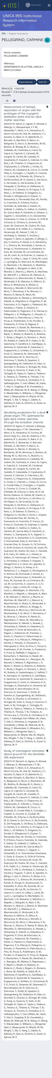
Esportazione (26, 81)
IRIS (4, 33)
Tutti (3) (42, 81)
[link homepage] (10, 5)
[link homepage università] (33, 5)
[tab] (7, 101)
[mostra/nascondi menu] (49, 5)
